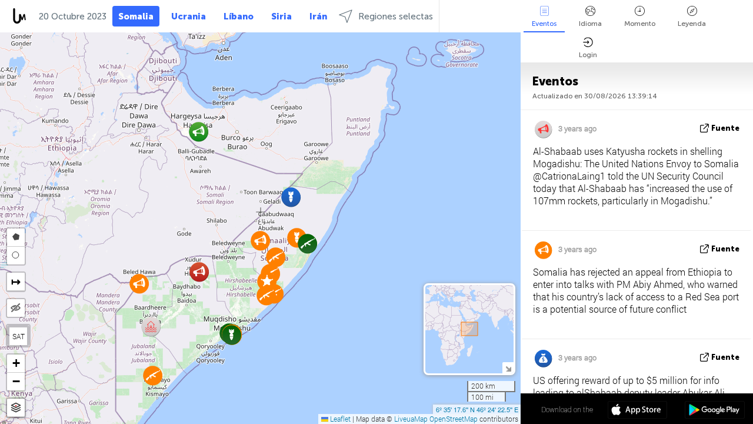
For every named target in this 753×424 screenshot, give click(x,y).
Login (588, 55)
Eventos (544, 23)
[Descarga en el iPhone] (637, 411)
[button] (290, 197)
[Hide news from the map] (16, 308)
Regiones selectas (395, 16)
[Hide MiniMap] (508, 367)
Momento (639, 23)
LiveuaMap (411, 418)
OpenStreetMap (453, 418)
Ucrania (188, 16)
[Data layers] (16, 408)
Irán (318, 16)
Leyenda (692, 23)
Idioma (590, 23)
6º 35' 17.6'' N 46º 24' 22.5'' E (477, 409)
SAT (18, 336)
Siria (281, 16)
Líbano (239, 16)
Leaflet (339, 418)
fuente (725, 128)
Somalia (136, 16)
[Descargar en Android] (714, 411)
